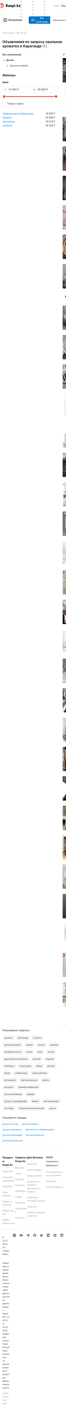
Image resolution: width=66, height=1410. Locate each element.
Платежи (19, 1179)
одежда (30, 1094)
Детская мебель (19, 65)
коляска (7, 125)
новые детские (39, 1073)
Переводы (20, 1191)
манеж (29, 1045)
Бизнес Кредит (34, 1170)
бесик (7, 1073)
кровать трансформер (15, 1101)
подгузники (25, 1066)
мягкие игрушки (29, 1080)
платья (41, 1045)
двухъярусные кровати (16, 1059)
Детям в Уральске (35, 1135)
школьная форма (13, 1094)
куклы (51, 1052)
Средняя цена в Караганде (18, 113)
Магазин (19, 1168)
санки (29, 1052)
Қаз (56, 5)
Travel (18, 1173)
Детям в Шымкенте (12, 1129)
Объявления (15, 20)
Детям (10, 60)
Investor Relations (54, 1187)
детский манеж (51, 1101)
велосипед (9, 121)
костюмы (9, 1108)
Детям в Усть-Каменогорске (40, 1129)
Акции (18, 1197)
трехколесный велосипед (31, 1108)
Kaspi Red (7, 1186)
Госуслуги (20, 1202)
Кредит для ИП (34, 1175)
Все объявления (11, 54)
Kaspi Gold (7, 1171)
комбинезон (21, 1073)
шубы (40, 1052)
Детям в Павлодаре (12, 1135)
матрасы (8, 1087)
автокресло (10, 1080)
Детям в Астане (10, 1124)
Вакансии (51, 1181)
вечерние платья (12, 1052)
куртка (52, 1108)
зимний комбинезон (28, 1087)
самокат (54, 1045)
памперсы (9, 1066)
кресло (45, 1080)
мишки (35, 1101)
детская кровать (12, 1045)
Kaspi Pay (32, 1164)
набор (39, 1066)
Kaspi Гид (20, 1217)
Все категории (42, 20)
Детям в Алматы (30, 1124)
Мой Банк (20, 1185)
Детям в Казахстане (12, 1140)
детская (37, 1059)
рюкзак (51, 1066)
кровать (7, 117)
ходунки (50, 1059)
